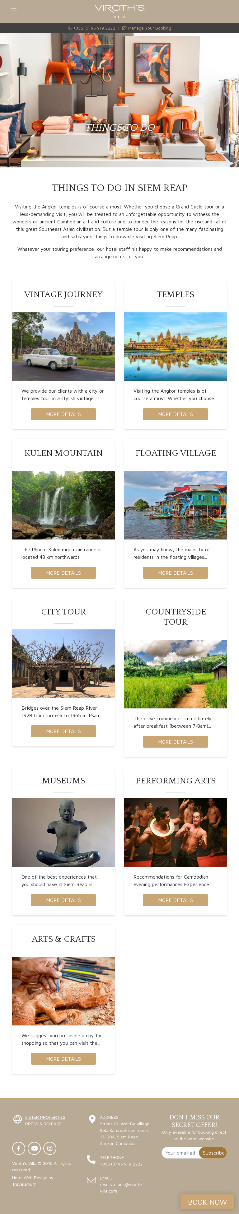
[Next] (119, 148)
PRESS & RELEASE (43, 1123)
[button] (11, 100)
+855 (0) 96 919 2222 (93, 28)
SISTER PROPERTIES (45, 1117)
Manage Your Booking (149, 28)
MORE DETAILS (63, 414)
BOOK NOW (207, 1202)
